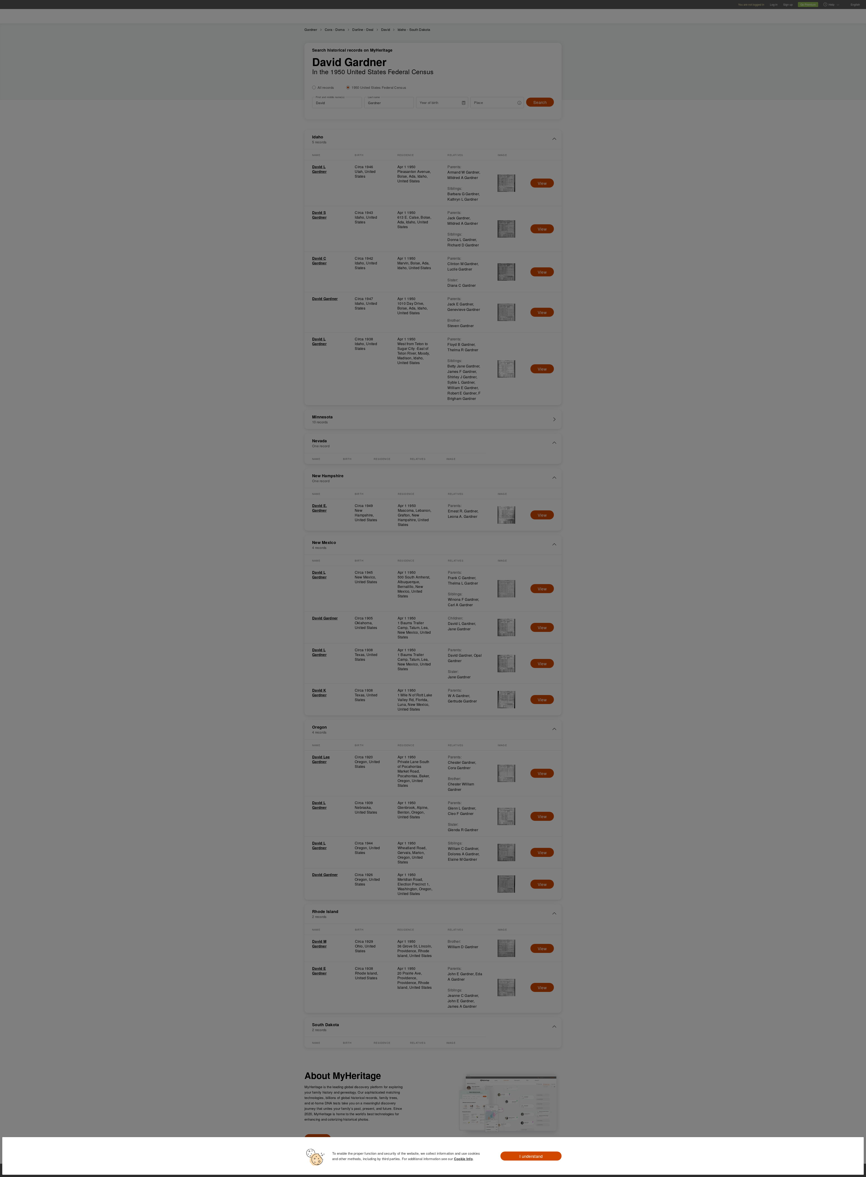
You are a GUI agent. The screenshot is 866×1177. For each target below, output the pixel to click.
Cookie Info (463, 1158)
